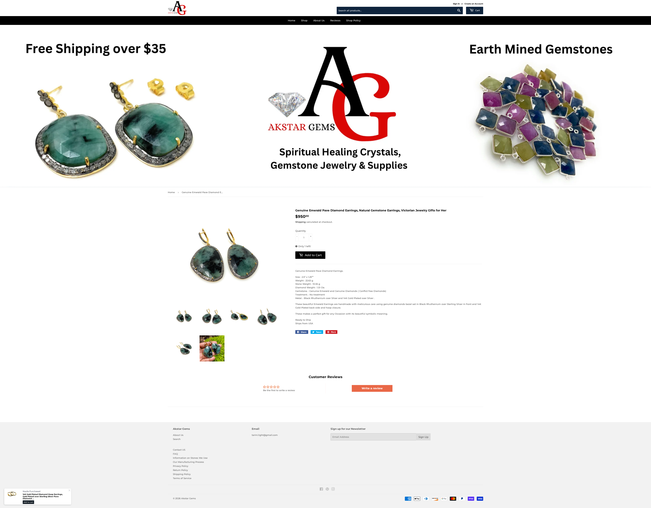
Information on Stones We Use (190, 458)
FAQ (175, 453)
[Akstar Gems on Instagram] (333, 489)
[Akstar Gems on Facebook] (321, 489)
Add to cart (28, 502)
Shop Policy (353, 20)
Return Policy (180, 470)
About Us (318, 20)
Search (177, 439)
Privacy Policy (180, 466)
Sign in (456, 4)
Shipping (300, 222)
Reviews (335, 20)
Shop (304, 20)
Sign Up (423, 437)
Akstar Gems (188, 498)
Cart (477, 10)
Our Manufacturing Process (188, 462)
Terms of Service (182, 478)
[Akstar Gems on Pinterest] (327, 489)
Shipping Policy (182, 474)
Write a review (372, 388)
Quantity (300, 230)
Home (291, 20)
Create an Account (474, 4)
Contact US (179, 449)
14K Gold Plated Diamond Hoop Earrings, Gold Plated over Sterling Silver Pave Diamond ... (43, 496)
